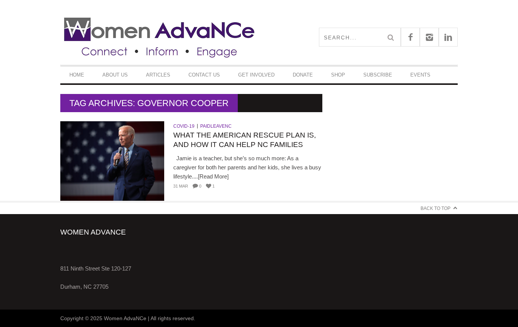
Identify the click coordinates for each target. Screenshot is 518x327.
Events (420, 75)
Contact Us (204, 75)
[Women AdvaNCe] (159, 37)
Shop (338, 75)
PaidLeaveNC (216, 126)
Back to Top (436, 208)
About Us (115, 75)
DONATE (303, 75)
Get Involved (256, 75)
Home (76, 75)
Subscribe (377, 75)
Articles (158, 75)
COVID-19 (184, 126)
